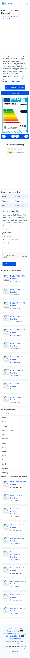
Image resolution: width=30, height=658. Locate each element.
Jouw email (7, 232)
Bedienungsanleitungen (13, 633)
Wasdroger (14, 16)
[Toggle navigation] (27, 4)
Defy (4, 455)
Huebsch (5, 422)
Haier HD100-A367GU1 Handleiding (15, 511)
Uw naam (6, 226)
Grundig (5, 447)
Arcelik (4, 443)
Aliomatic (5, 434)
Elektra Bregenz (8, 430)
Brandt (5, 460)
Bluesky (5, 472)
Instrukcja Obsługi (13, 636)
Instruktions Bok (15, 638)
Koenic (4, 417)
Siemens (5, 413)
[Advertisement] (15, 35)
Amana (5, 468)
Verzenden (9, 264)
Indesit (4, 451)
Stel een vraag (14, 81)
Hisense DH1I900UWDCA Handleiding (16, 554)
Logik (4, 464)
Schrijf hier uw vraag (10, 239)
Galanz (5, 426)
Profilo (4, 16)
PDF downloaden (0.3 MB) (15, 87)
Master (5, 439)
